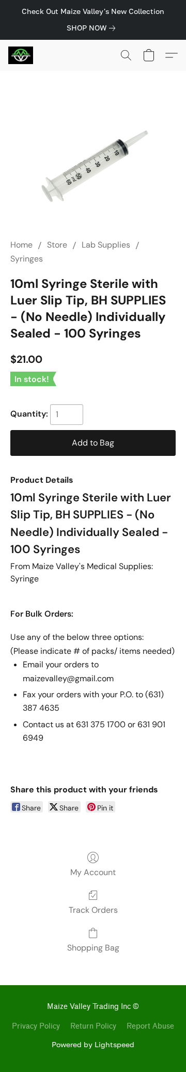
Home (21, 244)
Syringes (26, 258)
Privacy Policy (36, 1026)
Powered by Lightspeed (93, 1044)
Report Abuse (150, 1026)
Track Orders (93, 910)
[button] (21, 55)
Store (57, 244)
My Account (93, 872)
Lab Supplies (106, 244)
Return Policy (93, 1026)
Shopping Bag (93, 947)
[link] (93, 28)
